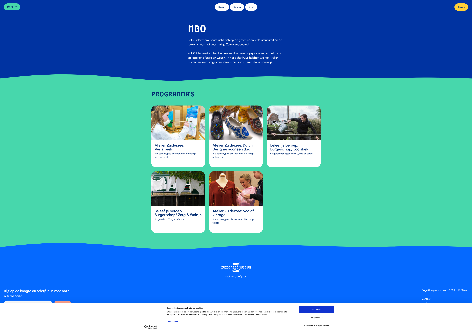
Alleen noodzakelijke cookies (316, 325)
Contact (426, 298)
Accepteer (316, 309)
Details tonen (172, 321)
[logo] (236, 267)
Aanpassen (315, 317)
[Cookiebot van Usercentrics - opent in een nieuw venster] (150, 327)
